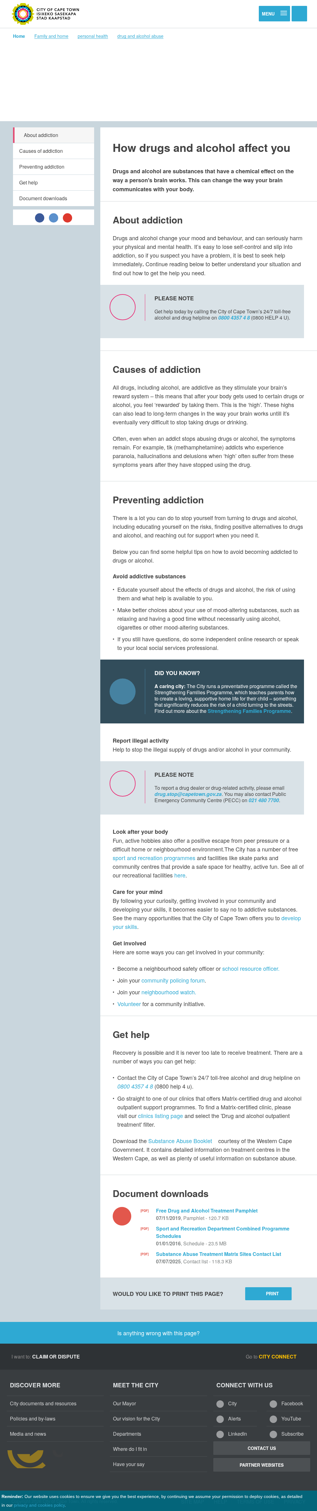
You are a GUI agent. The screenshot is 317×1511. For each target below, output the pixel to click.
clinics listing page (160, 1115)
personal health (93, 36)
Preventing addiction (41, 166)
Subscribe (292, 1433)
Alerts (234, 1418)
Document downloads (43, 198)
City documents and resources (43, 1403)
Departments (127, 1433)
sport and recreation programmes (155, 858)
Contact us (262, 1448)
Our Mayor (124, 1403)
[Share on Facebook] (39, 217)
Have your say (129, 1464)
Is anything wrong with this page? (158, 1333)
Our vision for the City (136, 1418)
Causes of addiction (41, 150)
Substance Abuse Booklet (180, 1141)
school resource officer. (251, 968)
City (232, 1403)
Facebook (291, 1403)
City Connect (278, 1356)
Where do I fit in (130, 1448)
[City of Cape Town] (45, 14)
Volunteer (129, 1004)
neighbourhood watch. (168, 992)
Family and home (51, 36)
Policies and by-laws (32, 1418)
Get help (28, 182)
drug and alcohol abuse (140, 36)
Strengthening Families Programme (249, 710)
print (272, 1293)
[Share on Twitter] (53, 217)
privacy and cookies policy (39, 1505)
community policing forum (173, 980)
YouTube (290, 1418)
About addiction (41, 135)
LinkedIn (237, 1433)
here (179, 875)
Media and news (28, 1433)
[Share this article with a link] (67, 217)
